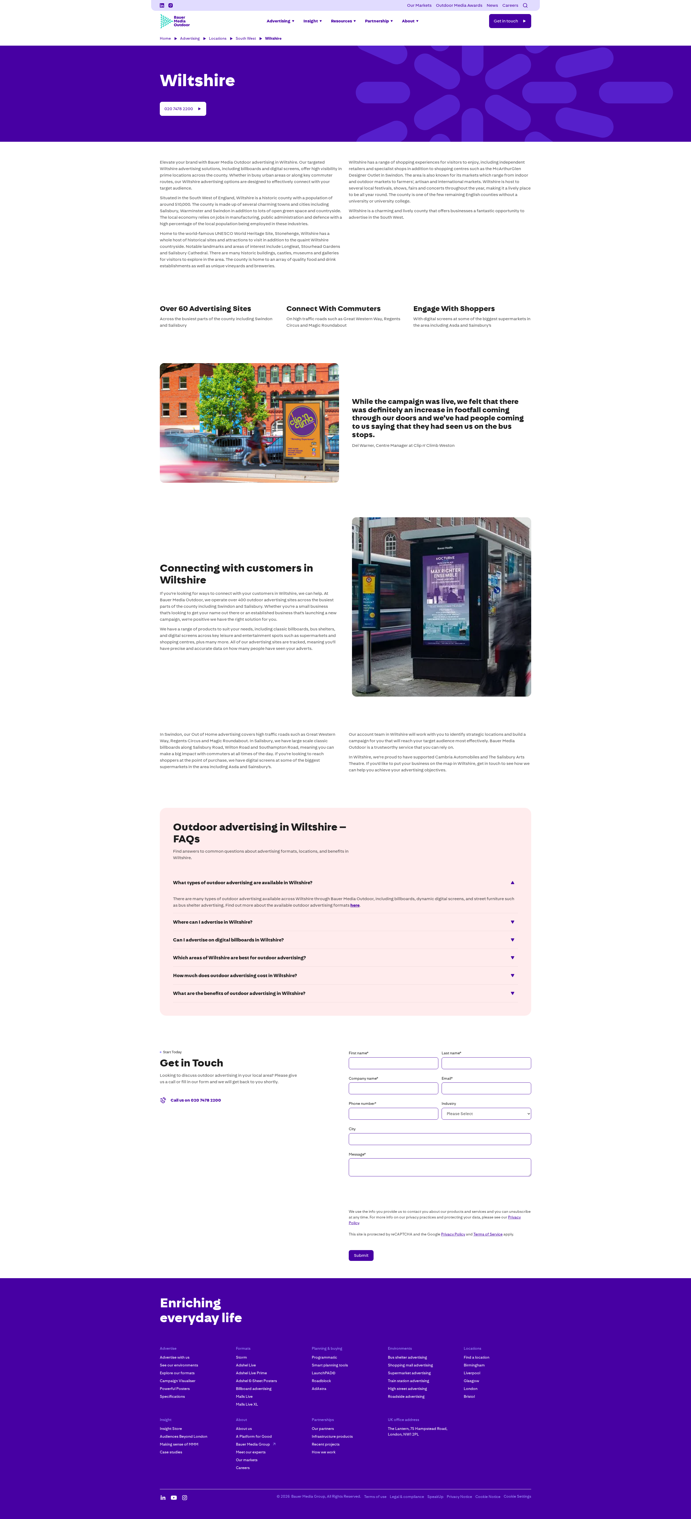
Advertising (190, 38)
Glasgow (471, 1381)
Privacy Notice (459, 1496)
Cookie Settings (517, 1496)
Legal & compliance (407, 1496)
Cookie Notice (487, 1496)
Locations (217, 38)
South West (246, 38)
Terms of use (375, 1496)
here (355, 905)
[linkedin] (162, 5)
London (470, 1388)
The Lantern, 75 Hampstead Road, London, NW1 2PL (417, 1431)
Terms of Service (488, 1234)
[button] (525, 5)
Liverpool (472, 1373)
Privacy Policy (453, 1234)
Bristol (469, 1396)
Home (165, 38)
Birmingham (474, 1365)
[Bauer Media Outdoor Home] (175, 21)
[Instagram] (170, 5)
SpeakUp (435, 1496)
